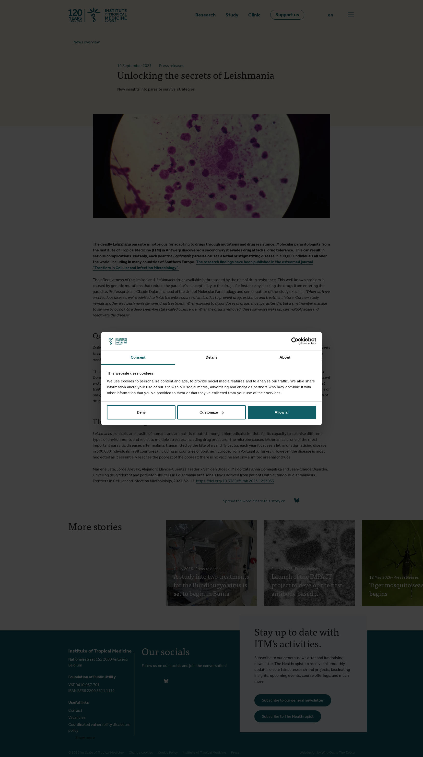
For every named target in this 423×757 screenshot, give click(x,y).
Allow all (282, 412)
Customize (209, 412)
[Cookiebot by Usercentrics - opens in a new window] (294, 341)
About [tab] (285, 357)
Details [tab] (212, 357)
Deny (141, 412)
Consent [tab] (138, 357)
